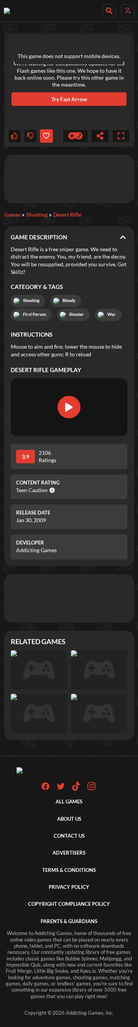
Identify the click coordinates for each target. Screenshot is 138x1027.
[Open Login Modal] (127, 11)
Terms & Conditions (69, 870)
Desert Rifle (67, 214)
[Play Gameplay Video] (69, 407)
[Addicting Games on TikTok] (76, 789)
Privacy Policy (69, 887)
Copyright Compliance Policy (69, 904)
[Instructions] (75, 136)
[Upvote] (14, 136)
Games (12, 214)
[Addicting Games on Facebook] (45, 789)
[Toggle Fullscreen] (121, 136)
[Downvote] (30, 136)
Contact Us (69, 836)
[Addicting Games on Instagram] (91, 789)
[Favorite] (46, 136)
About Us (69, 819)
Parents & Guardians (69, 921)
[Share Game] (100, 136)
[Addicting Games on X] (61, 789)
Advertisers (69, 853)
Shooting (37, 214)
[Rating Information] (51, 490)
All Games (69, 802)
